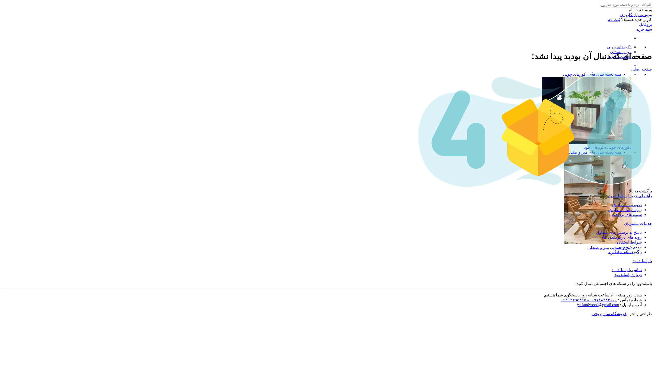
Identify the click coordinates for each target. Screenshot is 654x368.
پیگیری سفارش (628, 252)
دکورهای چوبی (619, 47)
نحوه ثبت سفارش (627, 205)
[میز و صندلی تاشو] (598, 242)
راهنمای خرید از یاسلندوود (630, 196)
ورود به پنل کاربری (636, 15)
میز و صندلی (598, 247)
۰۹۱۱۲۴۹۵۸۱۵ (573, 300)
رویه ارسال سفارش (625, 210)
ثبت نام (614, 19)
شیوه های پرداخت (627, 214)
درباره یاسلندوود (628, 274)
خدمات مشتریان (638, 223)
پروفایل (645, 24)
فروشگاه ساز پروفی (609, 314)
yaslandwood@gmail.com (598, 305)
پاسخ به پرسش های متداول (619, 232)
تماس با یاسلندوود (627, 270)
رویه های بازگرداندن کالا (621, 237)
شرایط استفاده (629, 242)
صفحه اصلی (641, 69)
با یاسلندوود (642, 261)
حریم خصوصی (629, 247)
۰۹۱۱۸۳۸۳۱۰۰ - (601, 300)
